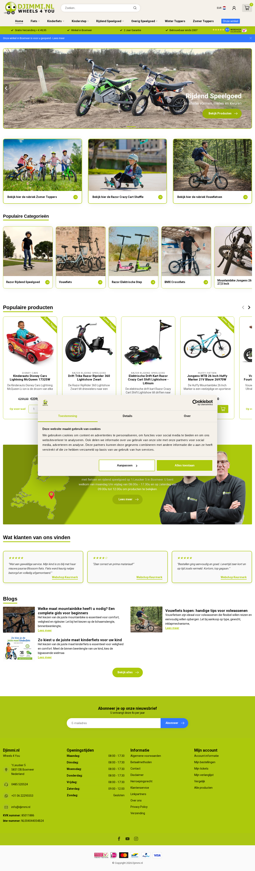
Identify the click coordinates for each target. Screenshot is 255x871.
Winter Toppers (175, 21)
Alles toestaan (184, 465)
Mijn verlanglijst (204, 775)
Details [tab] (127, 416)
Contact (135, 768)
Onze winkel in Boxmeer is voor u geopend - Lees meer (34, 38)
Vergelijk (199, 781)
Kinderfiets (54, 21)
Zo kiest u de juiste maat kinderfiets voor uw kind (80, 640)
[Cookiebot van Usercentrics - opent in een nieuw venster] (195, 403)
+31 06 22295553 (22, 795)
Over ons (136, 800)
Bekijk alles (125, 672)
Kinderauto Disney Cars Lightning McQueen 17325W (30, 377)
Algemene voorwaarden (145, 755)
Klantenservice (139, 787)
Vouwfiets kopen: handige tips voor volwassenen (206, 611)
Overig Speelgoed (143, 21)
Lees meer (45, 630)
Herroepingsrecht (141, 781)
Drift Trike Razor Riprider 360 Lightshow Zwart (89, 377)
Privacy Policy (139, 806)
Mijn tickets (201, 768)
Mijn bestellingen (204, 762)
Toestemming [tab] (67, 416)
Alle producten (203, 787)
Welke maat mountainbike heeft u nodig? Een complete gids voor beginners (76, 611)
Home (19, 21)
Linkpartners (138, 794)
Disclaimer (137, 775)
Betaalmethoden (141, 762)
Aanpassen (124, 465)
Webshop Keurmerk (65, 577)
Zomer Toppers (203, 21)
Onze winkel (230, 21)
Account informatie (206, 755)
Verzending (137, 813)
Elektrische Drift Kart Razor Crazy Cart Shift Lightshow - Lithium (148, 379)
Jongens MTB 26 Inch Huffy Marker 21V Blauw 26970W (207, 377)
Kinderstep (79, 21)
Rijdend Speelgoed (108, 21)
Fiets (34, 21)
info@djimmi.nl (20, 807)
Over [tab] (187, 416)
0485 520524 (19, 784)
